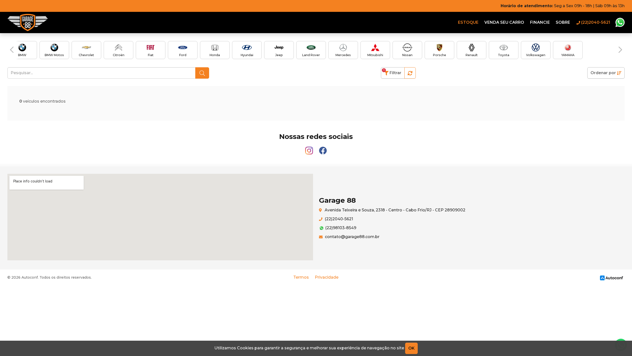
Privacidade (326, 277)
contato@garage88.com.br (351, 236)
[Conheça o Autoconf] (611, 277)
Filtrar (392, 71)
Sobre (563, 22)
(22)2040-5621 (338, 219)
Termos (301, 277)
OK (411, 348)
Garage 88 (27, 22)
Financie (540, 22)
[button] (12, 49)
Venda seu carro (504, 22)
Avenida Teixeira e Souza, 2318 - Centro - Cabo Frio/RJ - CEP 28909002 (394, 210)
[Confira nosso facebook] (322, 148)
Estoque (468, 22)
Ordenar (603, 72)
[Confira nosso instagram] (309, 148)
